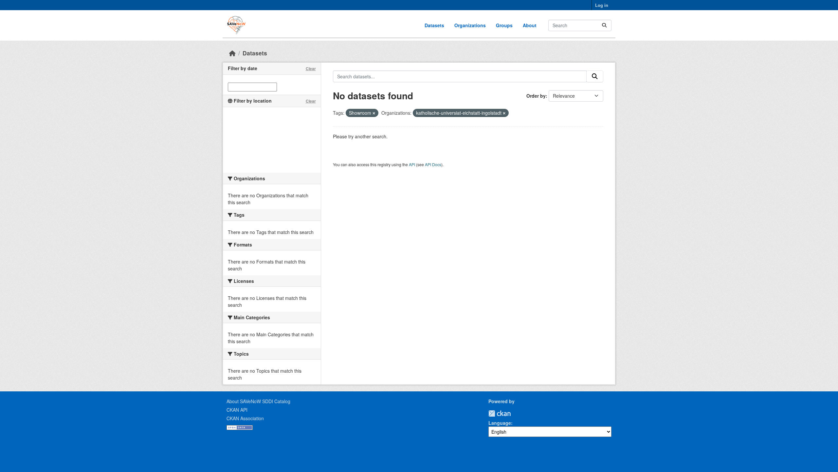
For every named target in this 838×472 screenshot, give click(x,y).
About (530, 25)
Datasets (434, 25)
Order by (536, 95)
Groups (504, 25)
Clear (311, 68)
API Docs (433, 164)
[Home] (232, 53)
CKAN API (237, 409)
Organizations (470, 25)
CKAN (499, 413)
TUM (515, 413)
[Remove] (374, 113)
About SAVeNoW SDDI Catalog (258, 401)
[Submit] (604, 25)
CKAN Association (245, 418)
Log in (601, 5)
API (412, 164)
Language (499, 423)
